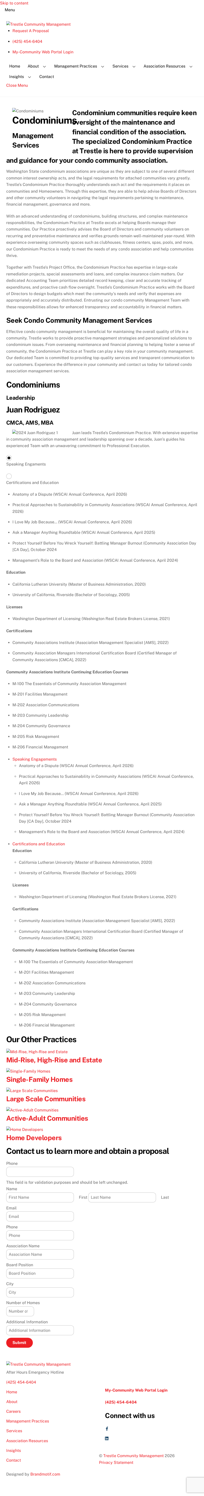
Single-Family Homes (39, 1079)
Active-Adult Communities (47, 1118)
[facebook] (107, 1428)
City (10, 1283)
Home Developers (34, 1138)
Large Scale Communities (46, 1099)
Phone (12, 1163)
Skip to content (14, 3)
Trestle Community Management (133, 1455)
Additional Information (27, 1322)
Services (120, 66)
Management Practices (75, 66)
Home (14, 66)
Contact (46, 76)
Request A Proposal (30, 30)
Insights (16, 76)
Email (11, 1208)
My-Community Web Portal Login (42, 52)
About (33, 66)
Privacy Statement (116, 1462)
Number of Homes (23, 1302)
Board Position (19, 1264)
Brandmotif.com (45, 1474)
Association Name (23, 1246)
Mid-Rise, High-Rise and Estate (54, 1060)
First (83, 1197)
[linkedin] (107, 1438)
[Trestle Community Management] (38, 24)
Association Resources (164, 66)
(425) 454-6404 (27, 41)
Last (165, 1197)
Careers (13, 1411)
